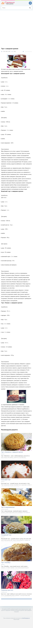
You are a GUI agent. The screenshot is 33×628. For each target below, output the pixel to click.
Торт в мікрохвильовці (8, 507)
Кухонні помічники (4, 509)
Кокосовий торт (6, 480)
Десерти (2, 454)
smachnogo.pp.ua (26, 618)
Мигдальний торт (6, 535)
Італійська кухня (4, 592)
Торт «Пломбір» (5, 562)
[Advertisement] (16, 27)
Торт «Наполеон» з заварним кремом (12, 452)
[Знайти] (29, 7)
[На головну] (8, 3)
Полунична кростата (7, 590)
